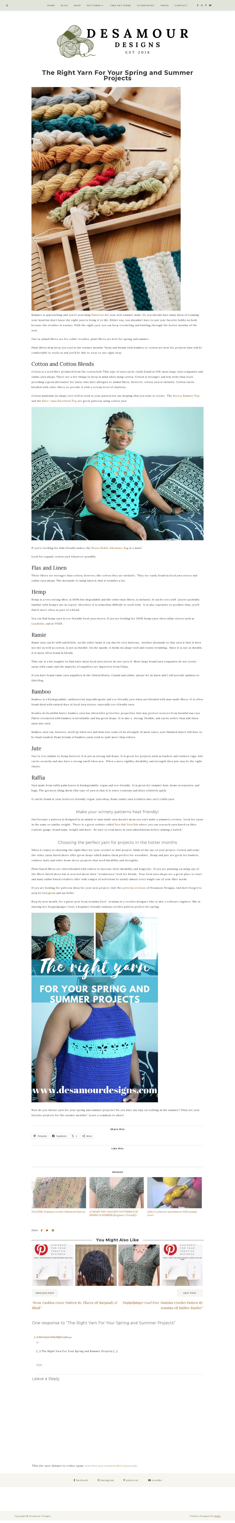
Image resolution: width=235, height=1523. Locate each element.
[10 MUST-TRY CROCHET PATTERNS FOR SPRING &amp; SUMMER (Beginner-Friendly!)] (116, 1192)
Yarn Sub (121, 824)
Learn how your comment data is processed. (111, 1465)
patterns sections (134, 887)
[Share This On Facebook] (42, 1230)
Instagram (48, 893)
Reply (39, 1364)
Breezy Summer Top (186, 395)
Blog (64, 5)
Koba (218, 1516)
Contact (181, 5)
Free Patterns (120, 5)
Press (165, 5)
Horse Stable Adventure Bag (110, 548)
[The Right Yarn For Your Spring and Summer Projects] (106, 199)
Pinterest (98, 314)
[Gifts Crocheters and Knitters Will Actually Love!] (174, 1192)
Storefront (146, 5)
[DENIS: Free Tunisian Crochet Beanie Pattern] (96, 1251)
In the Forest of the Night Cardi (51, 1337)
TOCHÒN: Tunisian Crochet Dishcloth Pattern (58, 1211)
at (37, 1342)
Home (51, 5)
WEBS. (59, 623)
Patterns (94, 5)
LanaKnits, (38, 623)
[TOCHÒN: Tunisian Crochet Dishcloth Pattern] (58, 1192)
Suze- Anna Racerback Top (59, 400)
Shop (77, 5)
